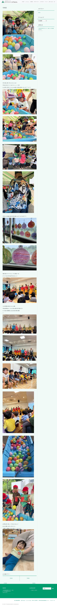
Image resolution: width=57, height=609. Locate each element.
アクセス (46, 1)
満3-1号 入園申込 (35, 600)
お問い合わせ (51, 1)
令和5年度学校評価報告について (44, 600)
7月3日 (11, 578)
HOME (23, 1)
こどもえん (27, 1)
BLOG (42, 1)
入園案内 (31, 1)
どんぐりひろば (28, 600)
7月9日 (28, 578)
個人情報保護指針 (17, 600)
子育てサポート (36, 1)
